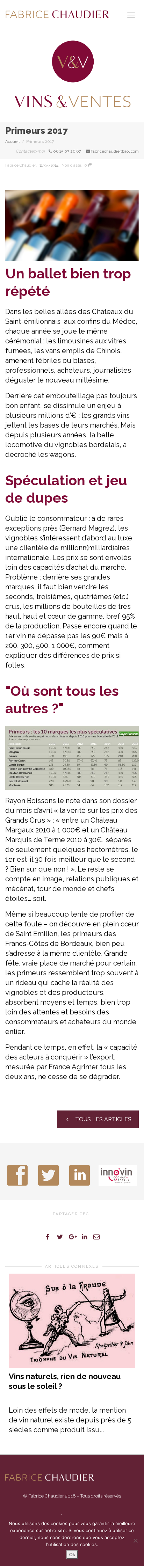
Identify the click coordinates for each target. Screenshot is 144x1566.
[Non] (135, 1540)
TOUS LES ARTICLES (102, 1119)
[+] (72, 1321)
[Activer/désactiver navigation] (131, 15)
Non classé (71, 165)
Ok (72, 1554)
